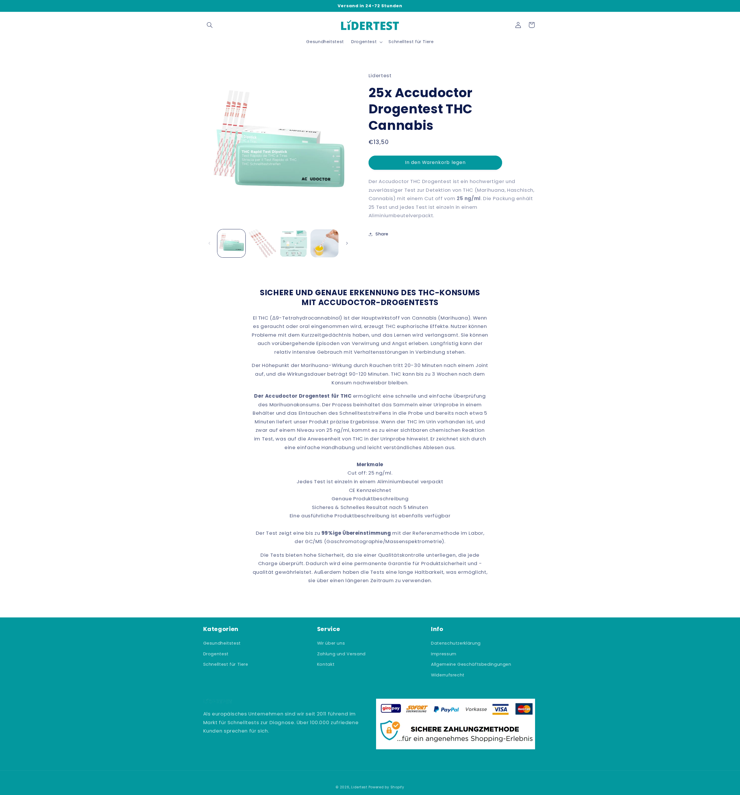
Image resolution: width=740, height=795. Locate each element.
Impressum (443, 654)
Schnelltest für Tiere (225, 664)
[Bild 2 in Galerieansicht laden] (262, 243)
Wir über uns (331, 643)
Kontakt (325, 664)
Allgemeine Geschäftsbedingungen (471, 664)
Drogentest (216, 654)
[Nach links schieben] (209, 243)
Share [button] (381, 234)
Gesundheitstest (222, 643)
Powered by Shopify (386, 787)
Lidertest (359, 787)
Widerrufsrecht (448, 675)
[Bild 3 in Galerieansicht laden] (294, 243)
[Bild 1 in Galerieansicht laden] (231, 243)
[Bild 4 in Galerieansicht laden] (324, 243)
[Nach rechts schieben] (347, 243)
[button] (210, 25)
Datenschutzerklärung (456, 643)
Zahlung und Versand (341, 654)
